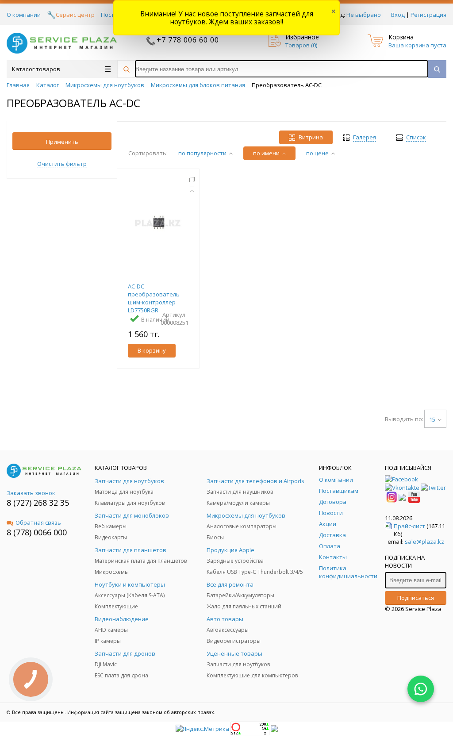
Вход (398, 15)
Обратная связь (38, 522)
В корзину (152, 350)
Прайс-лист (409, 526)
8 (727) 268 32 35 (38, 502)
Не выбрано (363, 15)
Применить (62, 142)
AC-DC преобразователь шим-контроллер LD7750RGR (154, 298)
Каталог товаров (36, 69)
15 (432, 419)
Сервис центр (75, 15)
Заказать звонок (31, 493)
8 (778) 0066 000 (37, 532)
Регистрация (428, 15)
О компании (24, 15)
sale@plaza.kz (424, 542)
